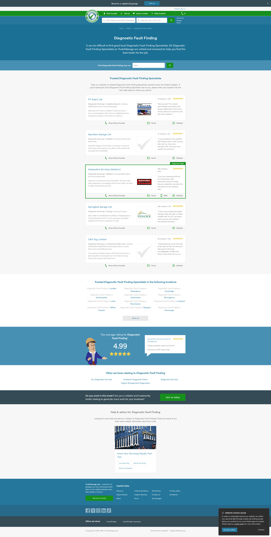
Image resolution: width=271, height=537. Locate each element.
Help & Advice (121, 494)
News (118, 498)
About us (119, 491)
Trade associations (141, 491)
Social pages (156, 498)
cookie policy (239, 524)
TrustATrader (111, 521)
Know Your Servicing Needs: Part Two (134, 455)
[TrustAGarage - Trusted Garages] (92, 12)
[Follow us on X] (93, 510)
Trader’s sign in (179, 9)
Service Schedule (125, 468)
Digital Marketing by (177, 530)
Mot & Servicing (140, 463)
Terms (136, 498)
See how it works (99, 498)
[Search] (171, 20)
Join (152, 3)
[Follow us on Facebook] (88, 510)
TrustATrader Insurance (132, 521)
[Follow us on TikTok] (109, 510)
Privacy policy (174, 491)
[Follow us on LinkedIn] (103, 510)
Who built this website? (159, 530)
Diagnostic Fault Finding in (101, 288)
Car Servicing (124, 463)
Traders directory (140, 494)
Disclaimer (173, 494)
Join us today (173, 397)
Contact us (156, 494)
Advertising (156, 491)
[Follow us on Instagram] (98, 510)
